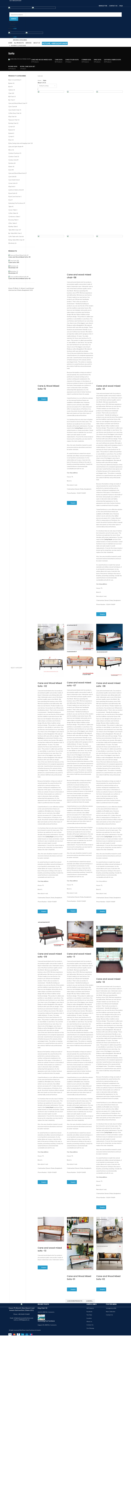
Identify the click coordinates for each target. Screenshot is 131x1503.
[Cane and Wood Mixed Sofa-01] (80, 1230)
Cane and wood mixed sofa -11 (79, 955)
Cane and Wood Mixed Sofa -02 (50, 685)
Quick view (40, 403)
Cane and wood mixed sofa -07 (79, 684)
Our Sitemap (90, 1328)
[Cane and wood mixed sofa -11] (80, 934)
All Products (90, 1308)
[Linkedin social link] (68, 2)
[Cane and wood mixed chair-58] (80, 163)
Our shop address (72, 473)
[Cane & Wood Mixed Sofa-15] (51, 163)
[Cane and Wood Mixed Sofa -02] (51, 637)
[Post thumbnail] (41, 1317)
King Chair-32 (42, 1308)
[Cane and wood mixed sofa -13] (51, 1229)
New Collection (110, 1311)
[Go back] (10, 49)
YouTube (89, 1315)
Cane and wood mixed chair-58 (79, 276)
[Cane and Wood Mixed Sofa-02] (109, 1230)
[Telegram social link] (70, 2)
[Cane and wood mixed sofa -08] (109, 637)
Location (89, 1318)
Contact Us (90, 1325)
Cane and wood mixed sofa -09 (50, 955)
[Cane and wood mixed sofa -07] (80, 637)
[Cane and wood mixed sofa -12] (109, 934)
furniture (40, 738)
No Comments (50, 1312)
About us (89, 1321)
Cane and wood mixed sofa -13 (50, 1249)
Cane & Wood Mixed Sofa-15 (48, 387)
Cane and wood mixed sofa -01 (108, 387)
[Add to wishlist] (40, 394)
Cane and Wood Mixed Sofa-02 (108, 1278)
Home (39, 80)
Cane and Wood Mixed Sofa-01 (79, 1278)
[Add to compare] (40, 382)
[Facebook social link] (60, 2)
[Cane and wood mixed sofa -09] (51, 934)
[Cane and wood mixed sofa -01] (109, 163)
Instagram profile (111, 1308)
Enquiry (43, 399)
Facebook (89, 1311)
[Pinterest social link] (65, 2)
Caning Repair (79, 428)
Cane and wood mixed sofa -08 (108, 685)
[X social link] (63, 2)
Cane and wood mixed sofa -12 (108, 980)
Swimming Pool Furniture (46, 1321)
